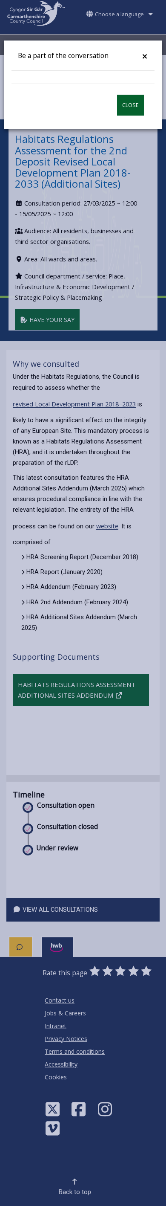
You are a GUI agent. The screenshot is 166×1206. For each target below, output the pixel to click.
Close (130, 105)
